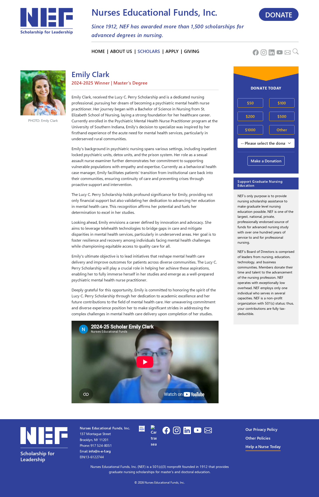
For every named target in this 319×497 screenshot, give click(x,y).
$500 (281, 116)
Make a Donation (266, 160)
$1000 (250, 129)
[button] (44, 448)
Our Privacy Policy (261, 429)
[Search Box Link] (295, 51)
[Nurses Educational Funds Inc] (154, 435)
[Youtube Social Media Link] (279, 51)
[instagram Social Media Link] (263, 51)
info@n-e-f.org (100, 451)
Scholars (149, 51)
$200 (250, 116)
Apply (171, 51)
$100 (282, 102)
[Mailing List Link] (287, 51)
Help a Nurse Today (263, 446)
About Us (121, 51)
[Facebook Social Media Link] (255, 51)
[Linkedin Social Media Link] (271, 51)
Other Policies (257, 438)
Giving (191, 51)
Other (282, 129)
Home (98, 51)
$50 (250, 102)
